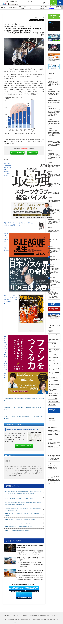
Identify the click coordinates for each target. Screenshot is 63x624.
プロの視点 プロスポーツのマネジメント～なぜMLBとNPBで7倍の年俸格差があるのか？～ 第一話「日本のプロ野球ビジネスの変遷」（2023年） (23, 497)
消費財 (51, 331)
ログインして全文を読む (17, 152)
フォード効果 (52, 354)
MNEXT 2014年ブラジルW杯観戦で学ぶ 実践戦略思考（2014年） (20, 519)
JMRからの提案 (12, 7)
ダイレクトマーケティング (54, 373)
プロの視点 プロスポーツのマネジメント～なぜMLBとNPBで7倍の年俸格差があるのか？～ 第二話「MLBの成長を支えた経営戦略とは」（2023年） (23, 492)
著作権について (55, 615)
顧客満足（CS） (53, 377)
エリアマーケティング (54, 364)
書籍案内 (25, 615)
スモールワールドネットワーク (54, 368)
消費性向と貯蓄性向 (54, 401)
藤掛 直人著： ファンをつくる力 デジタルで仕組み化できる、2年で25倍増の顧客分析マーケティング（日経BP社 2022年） (5, 358)
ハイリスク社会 (53, 398)
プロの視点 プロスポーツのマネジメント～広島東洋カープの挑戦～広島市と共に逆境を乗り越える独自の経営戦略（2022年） (23, 503)
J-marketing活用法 (53, 309)
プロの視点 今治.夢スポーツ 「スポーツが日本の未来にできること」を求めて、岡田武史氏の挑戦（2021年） (23, 509)
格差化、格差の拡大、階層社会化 (53, 394)
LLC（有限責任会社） (53, 380)
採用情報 (53, 304)
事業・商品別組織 (53, 357)
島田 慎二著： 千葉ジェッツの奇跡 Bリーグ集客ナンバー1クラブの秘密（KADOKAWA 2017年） (10, 299)
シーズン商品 (52, 343)
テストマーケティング (54, 335)
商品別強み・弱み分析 (54, 340)
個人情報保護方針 (44, 615)
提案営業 (51, 360)
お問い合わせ (33, 615)
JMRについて (7, 615)
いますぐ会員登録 (32, 152)
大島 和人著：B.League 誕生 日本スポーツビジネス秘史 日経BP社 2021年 (6, 243)
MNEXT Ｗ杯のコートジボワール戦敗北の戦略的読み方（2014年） (20, 523)
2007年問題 (52, 404)
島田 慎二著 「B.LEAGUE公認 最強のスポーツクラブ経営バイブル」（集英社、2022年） (8, 170)
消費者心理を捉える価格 (54, 350)
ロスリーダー (52, 347)
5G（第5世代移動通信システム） (54, 385)
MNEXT (3, 7)
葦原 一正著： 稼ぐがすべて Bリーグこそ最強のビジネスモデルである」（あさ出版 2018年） (21, 224)
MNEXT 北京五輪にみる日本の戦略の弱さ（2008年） (17, 530)
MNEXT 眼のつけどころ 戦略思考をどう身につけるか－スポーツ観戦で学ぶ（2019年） (22, 514)
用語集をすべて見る (54, 410)
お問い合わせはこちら (54, 16)
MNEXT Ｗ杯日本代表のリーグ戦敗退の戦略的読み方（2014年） (19, 526)
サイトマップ (17, 615)
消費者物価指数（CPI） (53, 389)
